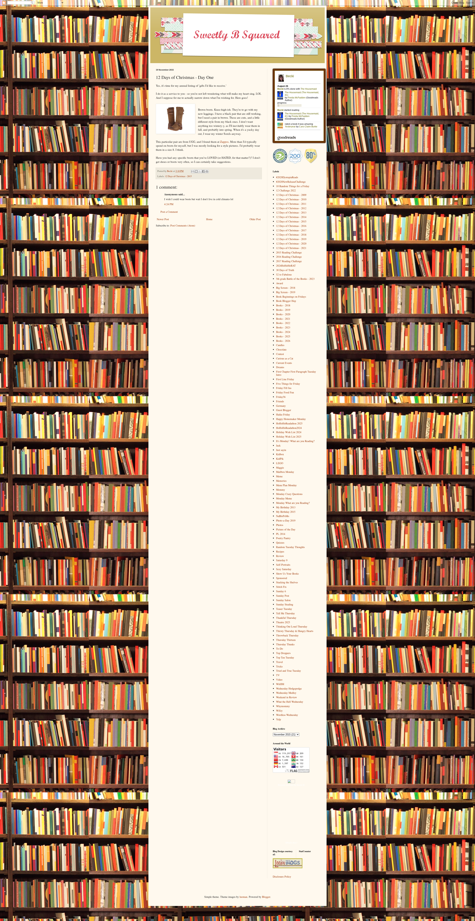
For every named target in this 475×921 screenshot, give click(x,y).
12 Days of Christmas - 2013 (291, 212)
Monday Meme (284, 498)
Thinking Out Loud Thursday (291, 626)
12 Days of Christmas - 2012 (291, 208)
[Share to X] (200, 171)
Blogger (266, 897)
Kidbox (280, 454)
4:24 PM (168, 204)
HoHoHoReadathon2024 (289, 428)
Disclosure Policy (282, 876)
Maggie (280, 467)
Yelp (278, 719)
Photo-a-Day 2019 (285, 520)
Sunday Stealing (284, 604)
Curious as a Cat (284, 358)
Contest (280, 354)
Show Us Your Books (287, 573)
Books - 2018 (283, 305)
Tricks (279, 666)
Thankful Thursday (286, 618)
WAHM (280, 684)
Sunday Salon (283, 600)
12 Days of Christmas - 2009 (291, 195)
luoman (243, 897)
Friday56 (281, 397)
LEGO (279, 463)
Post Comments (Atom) (182, 225)
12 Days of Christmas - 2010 (291, 199)
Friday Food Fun (285, 392)
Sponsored (281, 578)
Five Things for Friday (288, 383)
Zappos (224, 142)
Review (280, 556)
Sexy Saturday (283, 569)
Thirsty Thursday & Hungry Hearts (294, 631)
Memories (281, 480)
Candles (280, 345)
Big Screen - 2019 (285, 292)
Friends (280, 401)
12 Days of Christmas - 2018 (291, 234)
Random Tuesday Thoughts (290, 547)
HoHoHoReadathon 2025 (289, 423)
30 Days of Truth (285, 270)
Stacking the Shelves (287, 582)
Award (279, 283)
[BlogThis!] (196, 171)
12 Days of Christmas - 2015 (178, 176)
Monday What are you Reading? (293, 503)
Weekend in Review (286, 697)
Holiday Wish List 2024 (288, 432)
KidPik (280, 458)
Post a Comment (169, 211)
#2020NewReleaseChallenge (291, 181)
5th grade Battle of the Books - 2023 (295, 279)
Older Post (255, 219)
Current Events (284, 363)
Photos (279, 525)
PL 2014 (280, 534)
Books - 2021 (283, 318)
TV (278, 675)
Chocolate (281, 349)
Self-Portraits (283, 564)
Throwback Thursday (287, 635)
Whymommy (283, 706)
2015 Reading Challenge (289, 252)
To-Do (279, 648)
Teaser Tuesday (284, 609)
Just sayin (281, 450)
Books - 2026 (283, 341)
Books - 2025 (283, 336)
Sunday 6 (281, 591)
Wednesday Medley (286, 693)
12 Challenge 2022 (286, 190)
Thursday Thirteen (286, 640)
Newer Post (163, 219)
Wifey (279, 710)
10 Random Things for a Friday (292, 186)
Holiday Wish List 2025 (288, 436)
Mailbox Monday (285, 472)
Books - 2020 (283, 314)
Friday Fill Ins (283, 388)
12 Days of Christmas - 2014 (291, 217)
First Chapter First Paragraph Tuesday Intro (296, 373)
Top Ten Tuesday (285, 657)
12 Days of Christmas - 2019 (291, 239)
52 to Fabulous (284, 274)
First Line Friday (285, 379)
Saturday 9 (281, 560)
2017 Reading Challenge (289, 261)
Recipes (280, 551)
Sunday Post (282, 595)
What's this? (291, 843)
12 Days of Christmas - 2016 (291, 226)
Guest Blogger (283, 410)
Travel (279, 662)
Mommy (280, 489)
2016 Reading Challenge (289, 256)
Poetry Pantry (283, 538)
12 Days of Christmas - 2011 (291, 204)
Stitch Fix (281, 587)
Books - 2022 (283, 323)
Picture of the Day (285, 529)
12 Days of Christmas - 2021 (291, 248)
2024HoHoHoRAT (286, 265)
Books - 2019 (283, 310)
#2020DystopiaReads (287, 177)
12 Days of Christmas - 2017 (291, 230)
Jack (278, 445)
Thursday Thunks (285, 644)
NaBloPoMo (282, 516)
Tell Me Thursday (285, 613)
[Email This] (193, 171)
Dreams (280, 367)
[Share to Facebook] (203, 171)
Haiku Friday (283, 414)
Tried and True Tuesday (288, 670)
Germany (281, 405)
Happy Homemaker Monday (291, 419)
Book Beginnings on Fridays (291, 296)
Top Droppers (283, 653)
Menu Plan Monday (286, 485)
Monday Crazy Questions (289, 494)
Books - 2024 (283, 332)
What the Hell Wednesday (289, 701)
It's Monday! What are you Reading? (295, 441)
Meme (279, 476)
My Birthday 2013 (285, 507)
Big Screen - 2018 (285, 287)
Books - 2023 (283, 327)
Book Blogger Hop (286, 301)
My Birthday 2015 (285, 512)
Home (209, 219)
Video (279, 679)
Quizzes (280, 542)
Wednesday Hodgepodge (289, 688)
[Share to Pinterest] (207, 171)
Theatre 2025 (283, 622)
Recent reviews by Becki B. (291, 785)
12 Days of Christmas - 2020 (291, 243)
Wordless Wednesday (287, 715)
